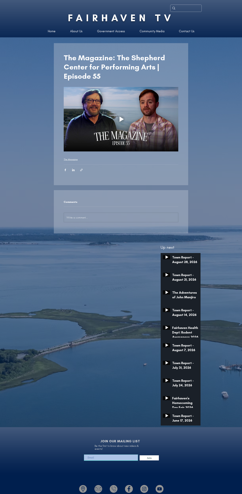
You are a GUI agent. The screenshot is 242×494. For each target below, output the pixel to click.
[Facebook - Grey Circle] (129, 489)
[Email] (98, 489)
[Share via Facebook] (65, 170)
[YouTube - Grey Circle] (159, 489)
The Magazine (71, 159)
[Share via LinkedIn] (73, 170)
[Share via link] (81, 170)
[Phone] (114, 489)
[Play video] (121, 119)
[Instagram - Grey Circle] (144, 489)
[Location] (83, 489)
